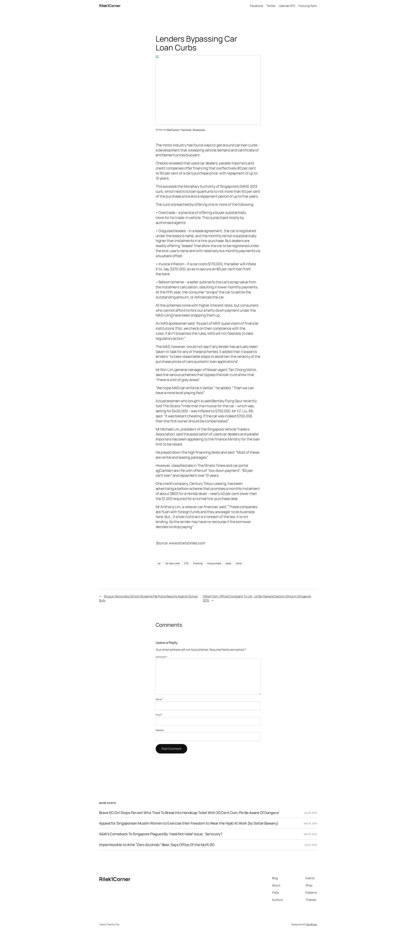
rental (239, 563)
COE (186, 563)
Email (159, 714)
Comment (161, 656)
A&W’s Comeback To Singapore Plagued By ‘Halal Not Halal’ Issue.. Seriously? (160, 834)
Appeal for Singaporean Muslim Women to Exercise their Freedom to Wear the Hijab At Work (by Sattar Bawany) (188, 823)
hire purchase (214, 563)
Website (160, 730)
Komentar (186, 129)
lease (228, 563)
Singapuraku (199, 129)
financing (198, 563)
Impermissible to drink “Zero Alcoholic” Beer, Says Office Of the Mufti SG (157, 845)
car (159, 563)
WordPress (311, 924)
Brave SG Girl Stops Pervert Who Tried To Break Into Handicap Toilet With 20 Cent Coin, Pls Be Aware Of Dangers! (189, 813)
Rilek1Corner (109, 5)
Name (159, 699)
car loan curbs (172, 563)
